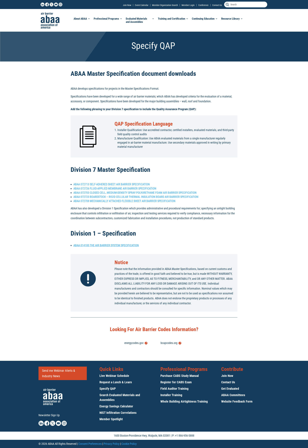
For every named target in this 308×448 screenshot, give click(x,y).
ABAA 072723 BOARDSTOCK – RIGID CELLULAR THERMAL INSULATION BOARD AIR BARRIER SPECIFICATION (135, 196)
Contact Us (217, 5)
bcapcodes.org (169, 343)
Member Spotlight (111, 419)
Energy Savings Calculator (116, 406)
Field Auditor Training (174, 389)
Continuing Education (203, 18)
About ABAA (80, 18)
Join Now (127, 5)
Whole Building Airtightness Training (184, 401)
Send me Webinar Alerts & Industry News (58, 373)
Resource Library (230, 18)
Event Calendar (141, 5)
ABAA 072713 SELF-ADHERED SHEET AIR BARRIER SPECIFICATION (111, 184)
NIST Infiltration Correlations (118, 413)
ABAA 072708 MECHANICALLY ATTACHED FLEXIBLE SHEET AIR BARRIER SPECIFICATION (124, 201)
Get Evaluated (230, 389)
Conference (203, 5)
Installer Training (171, 395)
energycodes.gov (134, 343)
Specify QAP (107, 389)
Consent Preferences (90, 443)
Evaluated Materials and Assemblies (136, 20)
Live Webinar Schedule (114, 376)
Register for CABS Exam (176, 382)
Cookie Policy (129, 443)
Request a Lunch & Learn (115, 382)
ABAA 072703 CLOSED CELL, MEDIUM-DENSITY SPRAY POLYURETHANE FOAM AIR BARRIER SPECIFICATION (135, 192)
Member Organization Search (165, 5)
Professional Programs (106, 18)
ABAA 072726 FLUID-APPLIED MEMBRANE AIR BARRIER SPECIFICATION (114, 188)
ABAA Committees (233, 395)
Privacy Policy (112, 443)
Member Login (188, 5)
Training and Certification (171, 18)
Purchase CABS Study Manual (179, 376)
